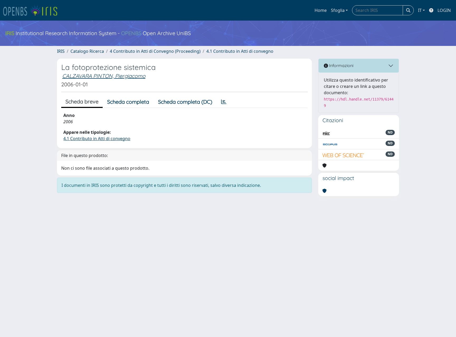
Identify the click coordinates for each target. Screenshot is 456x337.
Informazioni (340, 65)
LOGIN (444, 10)
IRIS (61, 51)
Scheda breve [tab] (81, 101)
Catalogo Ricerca (87, 51)
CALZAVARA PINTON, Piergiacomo (103, 76)
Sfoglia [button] (338, 10)
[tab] (224, 101)
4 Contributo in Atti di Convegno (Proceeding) (155, 51)
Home (321, 10)
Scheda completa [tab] (128, 101)
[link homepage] (32, 10)
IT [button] (420, 10)
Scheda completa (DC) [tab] (185, 101)
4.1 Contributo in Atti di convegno (239, 51)
